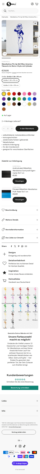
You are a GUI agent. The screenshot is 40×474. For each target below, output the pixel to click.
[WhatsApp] (22, 246)
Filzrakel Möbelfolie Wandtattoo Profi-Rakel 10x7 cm (25, 190)
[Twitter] (15, 246)
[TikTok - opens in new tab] (24, 446)
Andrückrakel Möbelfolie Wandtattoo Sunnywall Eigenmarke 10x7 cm (24, 170)
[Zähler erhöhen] (12, 129)
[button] (20, 10)
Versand (14, 72)
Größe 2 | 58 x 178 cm (10, 85)
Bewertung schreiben (20, 388)
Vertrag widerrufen (19, 432)
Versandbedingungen (15, 427)
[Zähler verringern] (4, 129)
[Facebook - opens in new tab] (16, 446)
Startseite (5, 17)
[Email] (26, 246)
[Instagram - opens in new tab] (20, 446)
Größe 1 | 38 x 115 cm (10, 80)
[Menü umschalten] (3, 4)
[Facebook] (11, 246)
